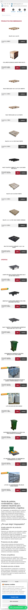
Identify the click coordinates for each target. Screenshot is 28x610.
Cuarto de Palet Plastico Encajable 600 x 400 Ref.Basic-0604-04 (14, 275)
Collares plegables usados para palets (14, 62)
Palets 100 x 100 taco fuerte (14, 193)
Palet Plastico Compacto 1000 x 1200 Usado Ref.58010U (14, 168)
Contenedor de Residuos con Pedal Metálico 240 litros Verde (14, 354)
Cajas (16, 581)
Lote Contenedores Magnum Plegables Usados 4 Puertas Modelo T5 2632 (14, 380)
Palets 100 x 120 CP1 (14, 36)
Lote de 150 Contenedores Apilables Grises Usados (14, 485)
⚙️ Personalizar (14, 605)
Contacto (13, 11)
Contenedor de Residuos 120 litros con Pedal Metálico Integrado (14, 433)
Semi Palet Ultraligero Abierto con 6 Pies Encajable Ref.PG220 (14, 301)
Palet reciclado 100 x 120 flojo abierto (14, 88)
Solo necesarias (14, 601)
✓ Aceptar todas (14, 597)
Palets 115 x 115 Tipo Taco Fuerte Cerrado (14, 220)
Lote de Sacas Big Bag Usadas (14, 406)
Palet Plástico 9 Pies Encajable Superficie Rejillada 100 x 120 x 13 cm (14, 328)
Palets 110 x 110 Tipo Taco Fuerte (14, 141)
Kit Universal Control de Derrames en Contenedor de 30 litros (14, 459)
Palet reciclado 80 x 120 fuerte (14, 115)
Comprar (23, 41)
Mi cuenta (19, 11)
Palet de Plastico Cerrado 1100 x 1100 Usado (14, 247)
